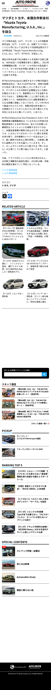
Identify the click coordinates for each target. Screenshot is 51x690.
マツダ (13, 185)
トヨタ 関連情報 (9, 173)
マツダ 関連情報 (9, 170)
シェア (5, 192)
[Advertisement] (25, 337)
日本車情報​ (8, 36)
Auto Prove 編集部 (42, 36)
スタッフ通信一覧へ (39, 423)
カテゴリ (6, 182)
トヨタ (5, 185)
